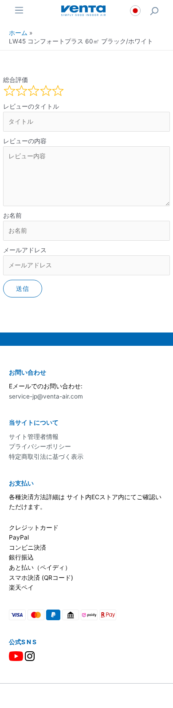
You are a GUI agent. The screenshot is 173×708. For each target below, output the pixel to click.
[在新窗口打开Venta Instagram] (30, 655)
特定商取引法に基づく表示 (46, 456)
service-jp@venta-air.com (46, 396)
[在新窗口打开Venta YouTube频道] (16, 655)
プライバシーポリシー (40, 446)
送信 (23, 288)
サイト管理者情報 (34, 436)
